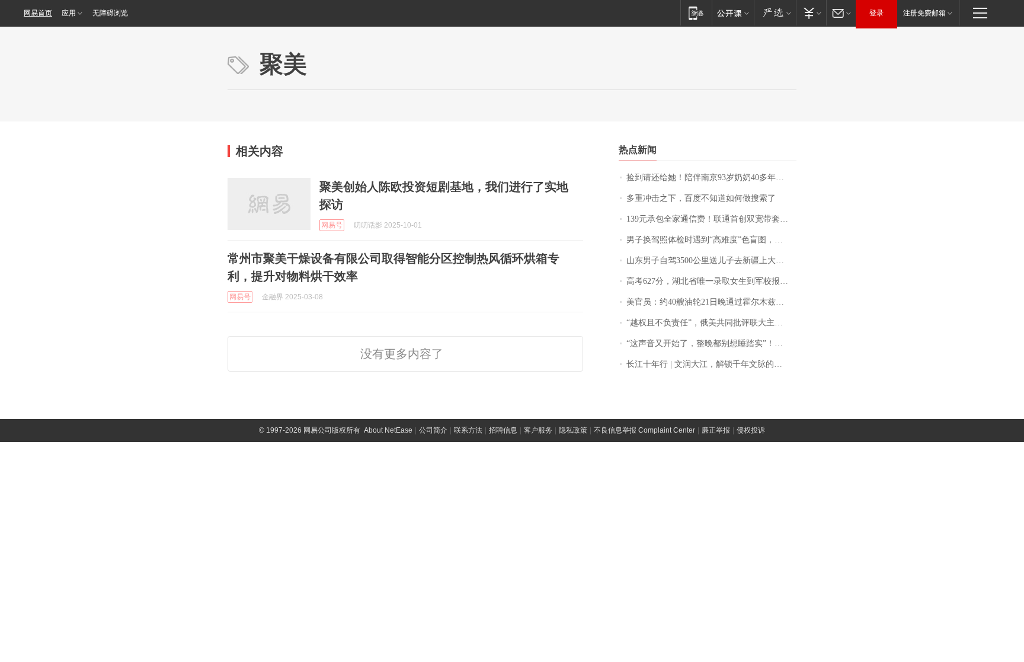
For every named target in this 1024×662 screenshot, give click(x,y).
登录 (876, 13)
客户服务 (538, 430)
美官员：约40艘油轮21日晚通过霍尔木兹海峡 (709, 302)
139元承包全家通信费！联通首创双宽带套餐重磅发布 (711, 219)
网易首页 (38, 13)
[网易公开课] (733, 12)
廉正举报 (716, 430)
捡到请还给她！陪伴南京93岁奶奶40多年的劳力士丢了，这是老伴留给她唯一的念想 (711, 177)
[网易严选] (775, 12)
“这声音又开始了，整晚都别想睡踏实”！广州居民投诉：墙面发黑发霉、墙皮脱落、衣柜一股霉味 (711, 343)
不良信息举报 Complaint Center (644, 430)
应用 (69, 13)
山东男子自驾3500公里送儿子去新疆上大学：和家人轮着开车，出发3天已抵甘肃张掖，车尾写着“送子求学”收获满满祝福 (711, 260)
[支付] (811, 12)
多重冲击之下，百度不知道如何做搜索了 (701, 198)
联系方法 (468, 430)
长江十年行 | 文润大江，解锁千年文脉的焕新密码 (711, 364)
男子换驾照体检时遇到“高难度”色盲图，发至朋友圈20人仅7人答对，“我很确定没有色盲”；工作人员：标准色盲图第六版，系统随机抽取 (711, 239)
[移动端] (696, 12)
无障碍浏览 (110, 13)
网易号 (332, 225)
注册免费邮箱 (924, 13)
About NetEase (388, 430)
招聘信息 (503, 430)
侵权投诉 (751, 430)
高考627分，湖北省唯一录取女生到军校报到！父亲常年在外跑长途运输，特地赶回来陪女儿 (711, 281)
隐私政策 (573, 430)
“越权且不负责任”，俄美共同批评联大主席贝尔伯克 (711, 322)
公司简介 (433, 430)
